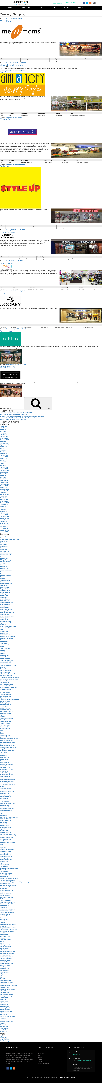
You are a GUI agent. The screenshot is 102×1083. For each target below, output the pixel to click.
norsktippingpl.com (6, 856)
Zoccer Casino (4, 1032)
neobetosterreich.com (6, 837)
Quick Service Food (5, 900)
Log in (2, 1036)
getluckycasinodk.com (6, 740)
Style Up (4, 166)
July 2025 (2, 448)
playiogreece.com (5, 883)
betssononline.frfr (5, 621)
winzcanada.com (5, 1020)
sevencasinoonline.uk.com (8, 924)
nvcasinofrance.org (5, 859)
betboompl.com (4, 600)
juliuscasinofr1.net (5, 788)
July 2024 (2, 460)
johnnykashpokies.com (7, 781)
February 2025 (4, 455)
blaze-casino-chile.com (7, 628)
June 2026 (3, 429)
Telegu (2, 974)
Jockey (3, 293)
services (66, 8)
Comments (4, 1039)
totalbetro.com (4, 992)
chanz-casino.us (5, 664)
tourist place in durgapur (7, 996)
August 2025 (3, 446)
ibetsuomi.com (4, 759)
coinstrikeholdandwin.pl (7, 674)
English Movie (4, 706)
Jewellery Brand (4, 778)
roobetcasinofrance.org (7, 912)
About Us (40, 1051)
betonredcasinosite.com (7, 612)
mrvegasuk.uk (4, 825)
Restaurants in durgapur (7, 909)
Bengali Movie (4, 589)
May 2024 (3, 464)
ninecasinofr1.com (5, 851)
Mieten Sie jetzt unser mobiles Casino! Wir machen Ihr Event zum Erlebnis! (22, 416)
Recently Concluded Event (7, 904)
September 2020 (4, 494)
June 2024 (3, 462)
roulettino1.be (4, 916)
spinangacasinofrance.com (8, 945)
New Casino (3, 841)
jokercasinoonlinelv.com (7, 785)
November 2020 (4, 491)
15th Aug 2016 (4, 541)
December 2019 (4, 503)
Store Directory (71, 3)
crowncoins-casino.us (6, 689)
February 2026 (4, 436)
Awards (2, 582)
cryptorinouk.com (5, 694)
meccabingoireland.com (7, 808)
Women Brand (4, 1025)
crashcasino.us (4, 682)
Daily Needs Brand (5, 696)
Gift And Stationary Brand (8, 742)
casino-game (4, 641)
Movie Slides (3, 822)
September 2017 (4, 530)
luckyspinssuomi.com (6, 800)
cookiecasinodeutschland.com (9, 679)
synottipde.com (4, 969)
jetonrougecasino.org (6, 774)
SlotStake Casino (5, 936)
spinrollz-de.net (4, 950)
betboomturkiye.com (6, 602)
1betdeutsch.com (5, 548)
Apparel (2, 578)
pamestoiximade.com (6, 873)
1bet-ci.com (3, 544)
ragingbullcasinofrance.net (8, 902)
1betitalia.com (4, 551)
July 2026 (2, 428)
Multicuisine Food (5, 827)
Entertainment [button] (25, 8)
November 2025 (4, 441)
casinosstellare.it (5, 658)
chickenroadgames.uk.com (8, 665)
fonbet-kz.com (4, 720)
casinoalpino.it (4, 655)
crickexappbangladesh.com (8, 686)
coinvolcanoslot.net (6, 676)
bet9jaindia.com (5, 592)
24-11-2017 (3, 563)
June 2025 (3, 450)
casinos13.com (4, 657)
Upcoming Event (5, 1008)
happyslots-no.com (5, 749)
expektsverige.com (5, 713)
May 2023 (3, 477)
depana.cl (3, 698)
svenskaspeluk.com (6, 967)
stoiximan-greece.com (6, 963)
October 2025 (4, 443)
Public (2, 899)
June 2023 (3, 475)
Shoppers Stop (7, 366)
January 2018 (4, 523)
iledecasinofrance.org (6, 764)
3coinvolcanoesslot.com (7, 570)
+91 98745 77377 (76, 1054)
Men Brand (3, 815)
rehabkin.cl (3, 907)
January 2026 (4, 438)
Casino (2, 640)
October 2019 (4, 504)
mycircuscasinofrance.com (8, 834)
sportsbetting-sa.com (6, 957)
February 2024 (4, 467)
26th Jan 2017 (4, 566)
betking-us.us (4, 606)
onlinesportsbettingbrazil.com (9, 868)
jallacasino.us (4, 771)
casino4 (2, 653)
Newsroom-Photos (5, 846)
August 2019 (3, 506)
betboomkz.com (5, 599)
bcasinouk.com (4, 587)
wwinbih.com (4, 1026)
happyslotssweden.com (7, 750)
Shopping (3, 926)
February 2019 (4, 513)
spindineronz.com (5, 946)
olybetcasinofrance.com (7, 863)
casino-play (3, 643)
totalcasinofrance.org (6, 994)
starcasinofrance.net (6, 962)
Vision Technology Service (67, 1077)
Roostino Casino (5, 914)
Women (2, 1023)
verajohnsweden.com (6, 1011)
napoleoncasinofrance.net (8, 836)
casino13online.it (5, 648)
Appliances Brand (5, 580)
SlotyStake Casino (5, 939)
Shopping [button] (9, 8)
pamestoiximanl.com (6, 875)
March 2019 (3, 511)
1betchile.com (4, 546)
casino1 (2, 647)
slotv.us (2, 938)
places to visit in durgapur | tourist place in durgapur (16, 882)
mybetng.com (4, 830)
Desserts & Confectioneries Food (9, 699)
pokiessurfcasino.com (6, 890)
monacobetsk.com (5, 820)
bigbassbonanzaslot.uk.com (8, 623)
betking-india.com (5, 604)
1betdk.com (3, 549)
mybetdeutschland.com (7, 829)
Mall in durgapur (5, 805)
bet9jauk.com (4, 595)
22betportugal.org (5, 560)
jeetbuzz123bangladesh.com (8, 773)
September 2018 (4, 518)
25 (0, 565)
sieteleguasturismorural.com (8, 929)
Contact (40, 1061)
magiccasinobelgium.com (7, 803)
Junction (12, 1047)
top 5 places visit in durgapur (8, 986)
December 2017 (4, 525)
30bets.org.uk (4, 568)
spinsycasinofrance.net (7, 953)
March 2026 (3, 434)
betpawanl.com (4, 619)
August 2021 (3, 487)
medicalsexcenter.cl (6, 810)
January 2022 (4, 481)
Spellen (2, 941)
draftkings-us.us (5, 701)
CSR (39, 1055)
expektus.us (3, 715)
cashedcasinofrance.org (7, 638)
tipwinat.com (4, 984)
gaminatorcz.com (5, 735)
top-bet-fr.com (4, 987)
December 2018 (4, 516)
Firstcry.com (6, 262)
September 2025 (4, 445)
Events (40, 1059)
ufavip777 (3, 999)
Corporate (80, 8)
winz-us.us (3, 1018)
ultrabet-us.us (4, 1001)
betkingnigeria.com (6, 609)
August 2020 (3, 496)
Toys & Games (4, 997)
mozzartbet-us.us (5, 824)
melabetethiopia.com (6, 812)
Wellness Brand (4, 1015)
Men (1, 813)
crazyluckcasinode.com (7, 684)
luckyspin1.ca (4, 798)
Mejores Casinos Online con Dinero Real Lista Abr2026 (16, 413)
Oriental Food (4, 870)
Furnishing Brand (5, 727)
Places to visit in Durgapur (8, 880)
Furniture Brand (5, 728)
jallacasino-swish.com (6, 769)
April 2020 (3, 498)
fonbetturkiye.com (5, 721)
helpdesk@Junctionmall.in (83, 1060)
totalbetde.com (4, 991)
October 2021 (4, 486)
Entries (3, 1037)
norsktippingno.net (6, 854)
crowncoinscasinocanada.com (9, 691)
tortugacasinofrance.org (7, 989)
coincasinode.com (5, 670)
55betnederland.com (6, 575)
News (1, 844)
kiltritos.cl (3, 790)
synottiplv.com (4, 970)
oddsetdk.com (4, 861)
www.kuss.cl (4, 1028)
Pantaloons (6, 331)
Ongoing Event (4, 865)
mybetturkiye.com (5, 832)
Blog (1, 630)
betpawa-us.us (4, 614)
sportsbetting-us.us (6, 958)
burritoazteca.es (5, 635)
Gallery (53, 8)
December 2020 (4, 489)
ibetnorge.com (4, 757)
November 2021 (4, 484)
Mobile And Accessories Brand (9, 817)
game (1, 732)
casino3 (2, 652)
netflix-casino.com (5, 839)
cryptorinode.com (5, 693)
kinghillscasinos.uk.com (7, 791)
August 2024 (3, 458)
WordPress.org (4, 1041)
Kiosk (80, 3)
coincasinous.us (5, 672)
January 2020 (4, 501)
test (1, 975)
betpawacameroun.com (7, 616)
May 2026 (3, 431)
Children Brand (4, 669)
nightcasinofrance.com (7, 849)
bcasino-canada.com (6, 583)
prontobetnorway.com (7, 897)
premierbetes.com (5, 894)
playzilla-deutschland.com (8, 887)
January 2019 (4, 515)
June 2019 (3, 508)
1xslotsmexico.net (5, 555)
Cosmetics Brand (5, 681)
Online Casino (4, 866)
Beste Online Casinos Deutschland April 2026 (13, 414)
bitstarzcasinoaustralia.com (8, 626)
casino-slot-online (5, 645)
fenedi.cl (2, 716)
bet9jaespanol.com (5, 590)
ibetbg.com (3, 756)
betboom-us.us (4, 597)
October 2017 (4, 528)
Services (2, 922)
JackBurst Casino (5, 767)
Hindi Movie (3, 752)
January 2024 (4, 469)
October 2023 (4, 472)
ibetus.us (3, 761)
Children (2, 667)
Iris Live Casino (4, 766)
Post (1, 892)
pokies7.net (3, 888)
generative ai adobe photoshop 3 (9, 739)
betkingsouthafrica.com (7, 611)
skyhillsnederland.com (7, 931)
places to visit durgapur (12, 64)
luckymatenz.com (5, 796)
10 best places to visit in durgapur (10, 539)
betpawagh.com (5, 618)
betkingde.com (4, 607)
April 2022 (3, 479)
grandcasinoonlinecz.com (7, 745)
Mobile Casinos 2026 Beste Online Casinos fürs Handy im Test (18, 418)
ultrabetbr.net (4, 1003)
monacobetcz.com (5, 819)
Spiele (2, 943)
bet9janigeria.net (5, 594)
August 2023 (3, 474)
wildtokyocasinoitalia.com (8, 1016)
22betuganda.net (5, 561)
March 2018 (3, 521)
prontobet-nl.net (5, 895)
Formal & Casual (5, 723)
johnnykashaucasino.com (8, 779)
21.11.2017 (3, 556)
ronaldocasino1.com (6, 911)
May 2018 (3, 520)
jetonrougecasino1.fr (6, 776)
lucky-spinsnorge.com (6, 795)
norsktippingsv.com (6, 858)
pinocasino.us (4, 876)
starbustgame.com (5, 960)
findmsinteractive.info (6, 718)
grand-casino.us (5, 744)
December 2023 (4, 470)
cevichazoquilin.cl (5, 662)
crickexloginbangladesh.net (8, 687)
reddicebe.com (4, 905)
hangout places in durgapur (8, 747)
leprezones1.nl (4, 793)
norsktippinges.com (6, 853)
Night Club (3, 848)
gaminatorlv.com (5, 737)
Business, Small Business (7, 636)
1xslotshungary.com (6, 553)
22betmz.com (4, 558)
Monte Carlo (6, 119)
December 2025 (4, 440)
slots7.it (2, 933)
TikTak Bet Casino (5, 979)
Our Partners (4, 871)
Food (41, 8)
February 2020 (4, 499)
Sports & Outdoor (5, 955)
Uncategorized (4, 1006)
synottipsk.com (4, 972)
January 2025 (4, 457)
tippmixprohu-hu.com (6, 982)
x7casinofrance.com (6, 1030)
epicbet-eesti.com (5, 708)
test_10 (2, 977)
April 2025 (3, 452)
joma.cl (2, 786)
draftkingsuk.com (5, 704)
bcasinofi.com (4, 585)
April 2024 (3, 465)
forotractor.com (5, 725)
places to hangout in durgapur (9, 878)
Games (2, 733)
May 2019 (3, 510)
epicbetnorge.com (5, 710)
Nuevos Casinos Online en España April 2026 (13, 419)
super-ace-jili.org (5, 965)
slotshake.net (4, 934)
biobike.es (3, 624)
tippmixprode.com (5, 980)
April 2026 (3, 433)
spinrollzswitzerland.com (7, 951)
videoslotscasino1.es (6, 1013)
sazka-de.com (4, 921)
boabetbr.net (4, 631)
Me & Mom (6, 20)
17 (0, 543)
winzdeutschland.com (6, 1021)
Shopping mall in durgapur (8, 928)
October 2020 (4, 492)
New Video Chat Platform (7, 842)
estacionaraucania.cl (6, 711)
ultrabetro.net (4, 1004)
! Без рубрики (4, 536)
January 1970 (4, 532)
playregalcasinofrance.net (8, 885)
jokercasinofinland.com (7, 783)
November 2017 (4, 527)
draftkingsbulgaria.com (7, 703)
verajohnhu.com (5, 1009)
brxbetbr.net (4, 633)
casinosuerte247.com (6, 660)
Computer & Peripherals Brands (9, 677)
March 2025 (3, 453)
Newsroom (41, 1053)
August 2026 (3, 426)
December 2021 (4, 482)
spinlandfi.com (4, 948)
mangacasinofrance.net (7, 807)
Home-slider (3, 754)
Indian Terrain (7, 231)
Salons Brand (4, 919)
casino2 (2, 650)
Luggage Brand (4, 802)
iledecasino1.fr (4, 762)
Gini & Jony (5, 72)
